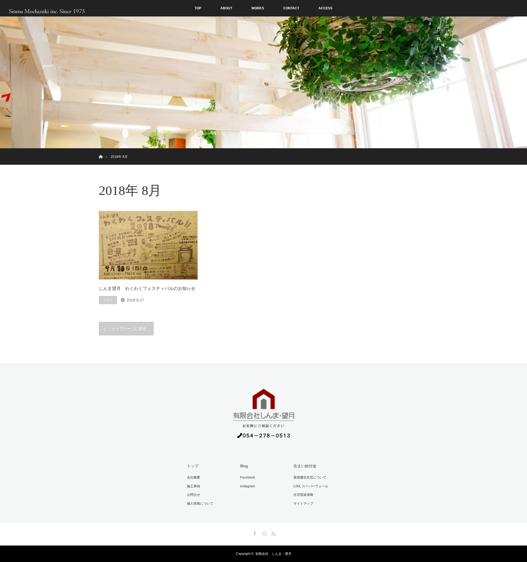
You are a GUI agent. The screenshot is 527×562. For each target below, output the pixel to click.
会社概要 (193, 477)
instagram (247, 486)
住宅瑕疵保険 (303, 495)
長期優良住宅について (309, 477)
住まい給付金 (304, 466)
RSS (273, 533)
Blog (244, 466)
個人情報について (200, 503)
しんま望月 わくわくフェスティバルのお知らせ (147, 288)
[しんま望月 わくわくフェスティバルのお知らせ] (148, 245)
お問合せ (193, 495)
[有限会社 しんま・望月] (263, 440)
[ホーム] (100, 150)
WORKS (257, 8)
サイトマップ (303, 503)
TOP (198, 8)
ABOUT (226, 8)
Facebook (247, 477)
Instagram (263, 533)
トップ (192, 466)
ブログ (108, 300)
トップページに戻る (129, 328)
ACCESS (325, 8)
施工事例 (193, 486)
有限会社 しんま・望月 (273, 554)
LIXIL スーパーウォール (310, 486)
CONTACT (291, 8)
